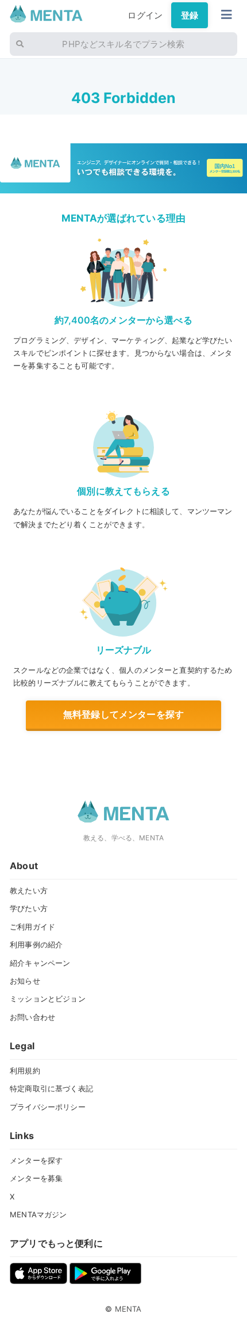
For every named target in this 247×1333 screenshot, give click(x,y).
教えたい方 (29, 890)
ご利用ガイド (32, 926)
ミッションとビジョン (48, 998)
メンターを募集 (36, 1178)
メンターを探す (36, 1160)
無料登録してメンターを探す (123, 714)
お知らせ (25, 980)
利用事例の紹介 (36, 944)
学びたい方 (29, 908)
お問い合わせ (32, 1017)
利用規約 (25, 1070)
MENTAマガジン (38, 1214)
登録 (189, 15)
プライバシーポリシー (48, 1106)
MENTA (128, 1308)
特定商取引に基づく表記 (51, 1088)
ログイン (145, 15)
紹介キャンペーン (40, 963)
